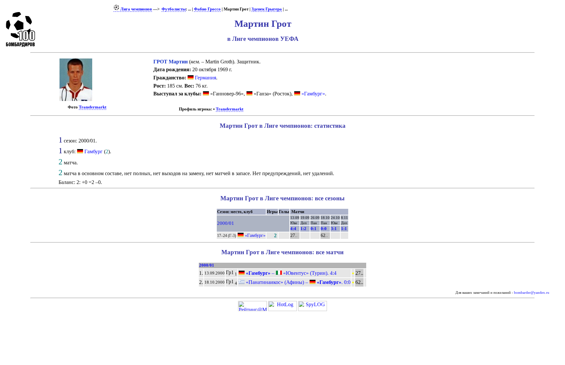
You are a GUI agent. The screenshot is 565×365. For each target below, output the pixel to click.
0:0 (324, 228)
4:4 (293, 228)
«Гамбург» (312, 93)
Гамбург (93, 151)
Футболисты (174, 9)
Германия (205, 77)
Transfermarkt (92, 107)
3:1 (334, 228)
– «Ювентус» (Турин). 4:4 (290, 273)
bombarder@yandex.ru (531, 292)
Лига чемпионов (135, 9)
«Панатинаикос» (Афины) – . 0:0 (298, 282)
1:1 (344, 228)
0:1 (314, 228)
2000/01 (225, 223)
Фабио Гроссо (207, 9)
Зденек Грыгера (266, 9)
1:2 (303, 228)
